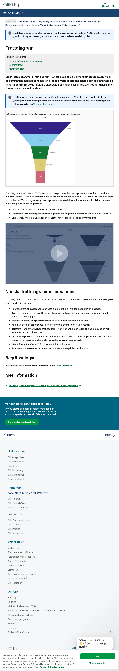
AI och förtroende (17, 561)
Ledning (12, 602)
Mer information (16, 68)
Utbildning (13, 466)
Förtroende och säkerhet (21, 552)
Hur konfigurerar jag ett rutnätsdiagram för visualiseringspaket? (43, 385)
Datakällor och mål (17, 578)
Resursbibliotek (16, 479)
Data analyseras (27, 21)
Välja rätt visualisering (50, 25)
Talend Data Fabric (18, 507)
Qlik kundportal (16, 474)
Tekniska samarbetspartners (23, 574)
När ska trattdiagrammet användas (25, 61)
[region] (59, 660)
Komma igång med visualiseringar (21, 25)
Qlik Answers (15, 524)
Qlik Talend (14, 498)
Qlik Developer (16, 461)
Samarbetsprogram (18, 619)
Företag (12, 597)
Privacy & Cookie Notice (52, 667)
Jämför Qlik (14, 569)
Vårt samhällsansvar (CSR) (22, 606)
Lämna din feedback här (22, 421)
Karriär (11, 623)
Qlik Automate (15, 533)
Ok (97, 656)
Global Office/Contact (19, 632)
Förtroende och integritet (21, 556)
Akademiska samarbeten (21, 615)
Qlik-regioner (15, 583)
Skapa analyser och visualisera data (55, 21)
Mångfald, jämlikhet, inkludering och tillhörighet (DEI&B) (37, 610)
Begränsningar (16, 64)
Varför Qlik (13, 548)
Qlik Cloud (16, 13)
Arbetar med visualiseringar (88, 21)
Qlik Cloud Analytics (18, 520)
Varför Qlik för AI (16, 565)
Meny (114, 6)
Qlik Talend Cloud (17, 503)
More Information (97, 663)
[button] (59, 253)
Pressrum (13, 628)
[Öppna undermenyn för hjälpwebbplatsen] (4, 13)
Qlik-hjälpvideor (16, 457)
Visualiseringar (71, 25)
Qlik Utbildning (15, 470)
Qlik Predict (14, 529)
